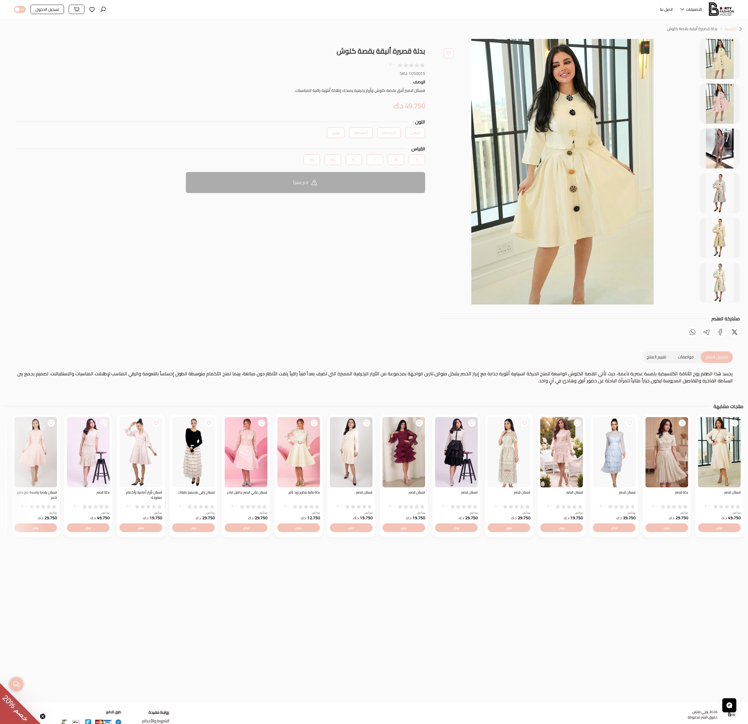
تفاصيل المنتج (716, 357)
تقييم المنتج (656, 357)
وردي (336, 132)
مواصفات (686, 357)
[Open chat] (729, 705)
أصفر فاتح (361, 132)
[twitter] (734, 332)
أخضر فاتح (389, 132)
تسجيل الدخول (47, 9)
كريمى (415, 132)
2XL (333, 159)
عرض (719, 527)
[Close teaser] (43, 716)
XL (354, 159)
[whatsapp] (692, 332)
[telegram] (706, 332)
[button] (691, 11)
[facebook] (720, 332)
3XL (312, 159)
